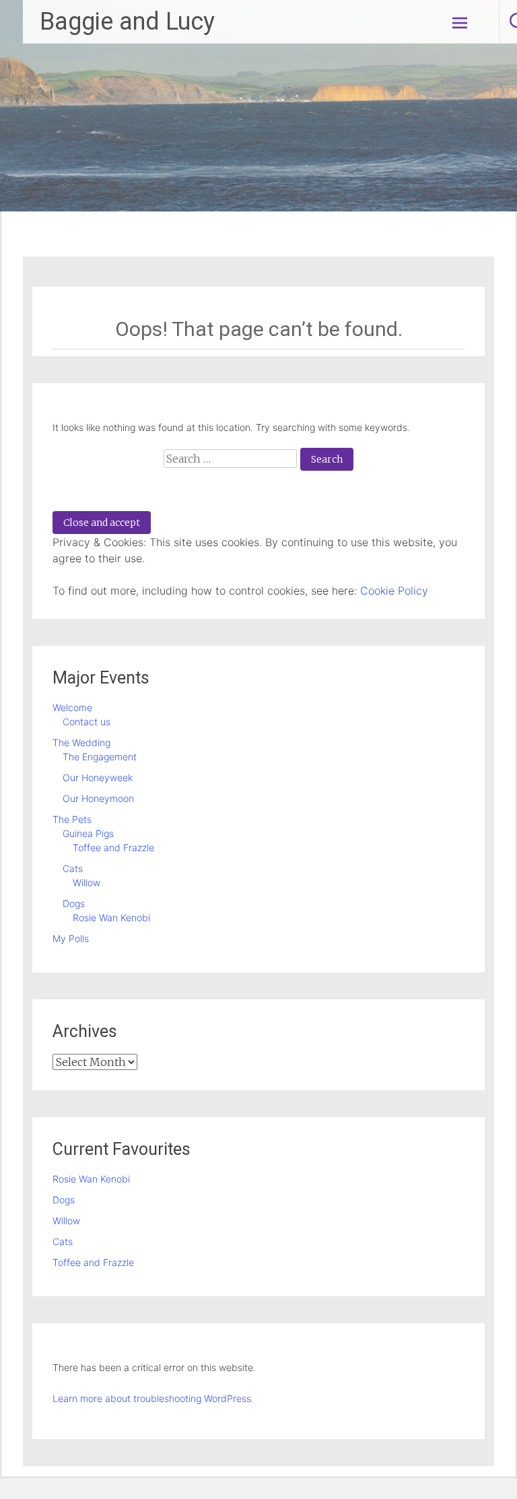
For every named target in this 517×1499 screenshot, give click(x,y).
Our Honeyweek (98, 777)
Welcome (72, 707)
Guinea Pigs (88, 833)
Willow (86, 882)
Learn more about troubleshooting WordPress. (153, 1398)
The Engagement (100, 756)
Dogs (74, 903)
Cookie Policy (394, 590)
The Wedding (81, 742)
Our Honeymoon (98, 798)
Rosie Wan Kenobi (111, 917)
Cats (73, 868)
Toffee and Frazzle (113, 847)
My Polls (71, 938)
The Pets (72, 819)
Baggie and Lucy (127, 21)
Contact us (86, 721)
